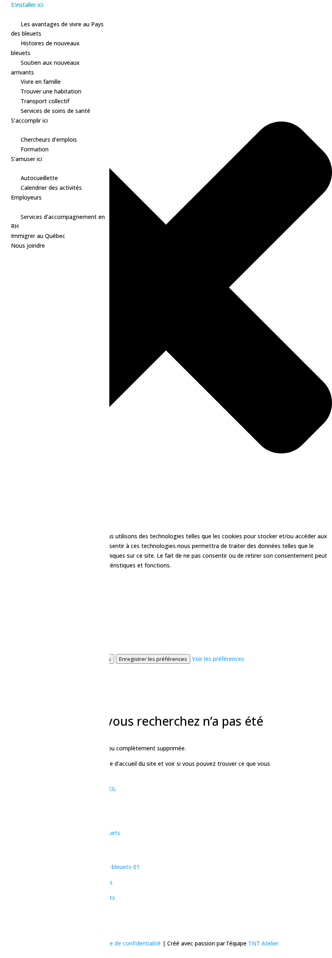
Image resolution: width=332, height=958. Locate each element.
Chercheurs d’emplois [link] (49, 139)
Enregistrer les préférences (153, 659)
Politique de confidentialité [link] (126, 943)
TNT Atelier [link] (263, 943)
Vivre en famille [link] (41, 81)
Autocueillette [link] (39, 178)
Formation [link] (35, 149)
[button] (166, 289)
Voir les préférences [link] (218, 659)
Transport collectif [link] (45, 101)
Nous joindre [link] (28, 245)
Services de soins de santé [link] (55, 111)
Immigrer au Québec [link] (38, 236)
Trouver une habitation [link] (51, 91)
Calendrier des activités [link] (51, 187)
